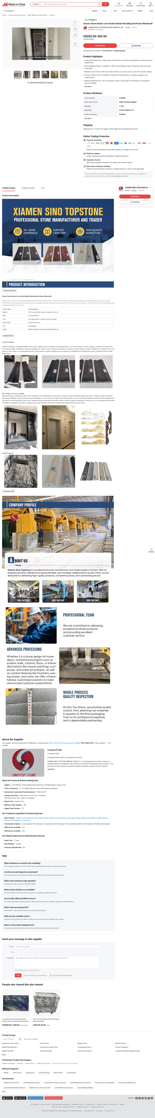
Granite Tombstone (121, 1047)
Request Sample (119, 50)
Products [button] (36, 4)
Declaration (99, 1111)
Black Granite (58, 1073)
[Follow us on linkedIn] (152, 1098)
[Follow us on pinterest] (149, 1098)
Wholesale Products (77, 1104)
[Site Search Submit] (105, 4)
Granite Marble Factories (32, 1083)
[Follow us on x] (139, 1098)
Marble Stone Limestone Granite (39, 1088)
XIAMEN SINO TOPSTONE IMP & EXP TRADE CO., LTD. (105, 27)
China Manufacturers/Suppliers (61, 1104)
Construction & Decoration (17, 15)
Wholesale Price (89, 1104)
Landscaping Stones (73, 818)
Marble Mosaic (103, 818)
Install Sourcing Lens (54, 1098)
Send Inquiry (100, 46)
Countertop (62, 818)
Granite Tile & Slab (46, 1051)
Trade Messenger (35, 1098)
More (4, 1092)
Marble (6, 1073)
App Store (7, 1098)
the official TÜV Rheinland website (63, 743)
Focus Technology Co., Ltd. (63, 1111)
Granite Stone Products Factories (55, 1083)
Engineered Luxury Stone (10, 1043)
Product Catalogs (32, 1039)
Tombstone (26, 820)
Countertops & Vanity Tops (48, 1047)
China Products (45, 1104)
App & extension (127, 11)
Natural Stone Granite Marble (104, 1083)
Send (18, 975)
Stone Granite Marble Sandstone (14, 1088)
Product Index (113, 1104)
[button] (99, 4)
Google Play (20, 1098)
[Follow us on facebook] (136, 1098)
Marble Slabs (43, 818)
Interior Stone (44, 1043)
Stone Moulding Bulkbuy (85, 1088)
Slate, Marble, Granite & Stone (37, 15)
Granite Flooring (44, 1073)
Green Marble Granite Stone (64, 1088)
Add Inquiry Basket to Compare (41, 82)
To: (13, 952)
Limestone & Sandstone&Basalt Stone (127, 1051)
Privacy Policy (110, 1111)
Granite (52, 15)
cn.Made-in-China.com (97, 1107)
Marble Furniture (32, 818)
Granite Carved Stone (84, 1051)
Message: (10, 958)
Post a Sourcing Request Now (61, 975)
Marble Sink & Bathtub (89, 818)
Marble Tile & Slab (8, 1051)
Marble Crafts (21, 818)
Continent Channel (102, 1104)
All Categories (9, 11)
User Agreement (89, 1111)
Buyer (104, 11)
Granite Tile (53, 818)
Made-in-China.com (68, 1107)
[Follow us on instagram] (143, 1098)
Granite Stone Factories (11, 1083)
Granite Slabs (71, 1073)
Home (4, 15)
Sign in (151, 6)
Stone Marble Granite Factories (80, 1083)
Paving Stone (30, 1073)
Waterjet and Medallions (13, 820)
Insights (122, 1104)
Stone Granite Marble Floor (127, 1083)
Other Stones (17, 1073)
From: (12, 947)
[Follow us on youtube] (146, 1098)
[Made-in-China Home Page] (13, 4)
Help (115, 11)
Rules (151, 11)
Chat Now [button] (137, 46)
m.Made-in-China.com (82, 1107)
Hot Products (34, 1104)
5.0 (128, 190)
